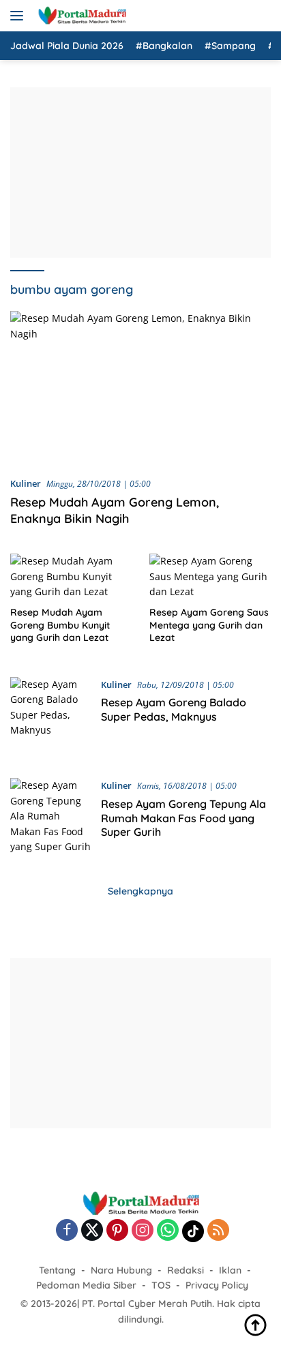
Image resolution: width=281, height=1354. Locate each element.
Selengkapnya (140, 891)
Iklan (230, 1270)
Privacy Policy (217, 1285)
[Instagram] (142, 1231)
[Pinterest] (117, 1231)
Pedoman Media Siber (86, 1285)
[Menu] (19, 15)
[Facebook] (67, 1231)
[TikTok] (193, 1231)
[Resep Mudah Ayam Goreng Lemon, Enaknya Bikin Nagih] (140, 388)
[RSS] (218, 1231)
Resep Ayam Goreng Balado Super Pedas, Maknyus (173, 709)
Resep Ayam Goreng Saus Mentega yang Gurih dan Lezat (209, 624)
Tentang (57, 1270)
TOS (161, 1285)
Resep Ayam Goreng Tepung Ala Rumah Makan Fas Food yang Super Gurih (183, 818)
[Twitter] (92, 1231)
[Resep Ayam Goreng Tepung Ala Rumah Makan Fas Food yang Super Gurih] (50, 818)
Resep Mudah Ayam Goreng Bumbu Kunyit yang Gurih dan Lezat (60, 624)
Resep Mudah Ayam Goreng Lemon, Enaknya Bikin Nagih (114, 510)
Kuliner (25, 483)
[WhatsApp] (168, 1231)
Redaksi (185, 1270)
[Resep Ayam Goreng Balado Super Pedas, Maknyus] (50, 717)
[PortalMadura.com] (80, 15)
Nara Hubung (121, 1270)
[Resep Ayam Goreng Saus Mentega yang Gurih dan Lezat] (210, 576)
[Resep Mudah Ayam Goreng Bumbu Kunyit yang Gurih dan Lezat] (71, 576)
